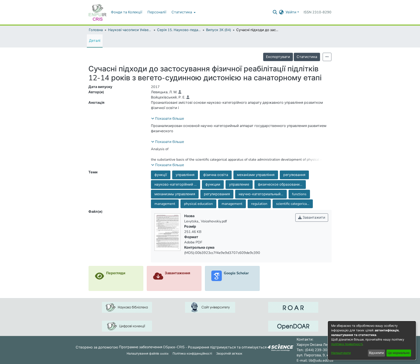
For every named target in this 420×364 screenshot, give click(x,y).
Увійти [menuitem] (290, 12)
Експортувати (278, 57)
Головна (96, 30)
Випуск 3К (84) (218, 30)
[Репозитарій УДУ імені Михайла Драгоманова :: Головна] (98, 12)
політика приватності (346, 344)
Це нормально (399, 353)
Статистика (307, 57)
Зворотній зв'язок (229, 354)
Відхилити (376, 353)
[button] (167, 118)
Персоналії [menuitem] (156, 12)
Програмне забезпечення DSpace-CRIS (152, 347)
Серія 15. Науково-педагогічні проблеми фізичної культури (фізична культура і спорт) (179, 30)
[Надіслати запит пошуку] (275, 12)
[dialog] (372, 340)
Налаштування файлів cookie (147, 354)
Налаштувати (341, 353)
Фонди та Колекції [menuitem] (126, 12)
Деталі (94, 40)
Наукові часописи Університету (130, 30)
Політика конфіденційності (192, 354)
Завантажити (313, 217)
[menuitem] (183, 12)
